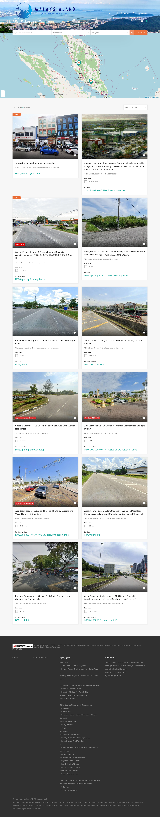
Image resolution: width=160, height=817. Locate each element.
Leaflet (147, 97)
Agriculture (64, 662)
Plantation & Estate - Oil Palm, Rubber (74, 692)
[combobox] (70, 32)
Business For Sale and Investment (73, 757)
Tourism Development (69, 790)
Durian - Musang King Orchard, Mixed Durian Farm (79, 669)
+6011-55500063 (141, 13)
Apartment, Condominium (70, 734)
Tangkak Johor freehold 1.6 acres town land (35, 163)
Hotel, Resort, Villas (68, 698)
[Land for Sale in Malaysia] (45, 23)
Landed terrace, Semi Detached (72, 741)
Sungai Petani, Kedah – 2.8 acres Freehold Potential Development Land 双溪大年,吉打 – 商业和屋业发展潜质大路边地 (44, 255)
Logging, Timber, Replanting (71, 767)
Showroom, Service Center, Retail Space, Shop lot (79, 715)
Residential (64, 731)
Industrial (63, 718)
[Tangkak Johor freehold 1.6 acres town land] (91, 82)
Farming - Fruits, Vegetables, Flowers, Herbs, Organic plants (79, 677)
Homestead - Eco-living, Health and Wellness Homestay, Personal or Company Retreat (80, 687)
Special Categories (67, 754)
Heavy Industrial (67, 725)
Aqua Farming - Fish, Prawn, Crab (73, 666)
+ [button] (3, 92)
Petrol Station (66, 712)
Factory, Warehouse (68, 721)
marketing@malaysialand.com (116, 669)
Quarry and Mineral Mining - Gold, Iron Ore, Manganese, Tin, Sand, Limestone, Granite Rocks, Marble (80, 782)
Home (110, 13)
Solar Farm (65, 787)
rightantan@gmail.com (113, 675)
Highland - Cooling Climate (70, 761)
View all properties (122, 13)
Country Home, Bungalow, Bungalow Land (76, 738)
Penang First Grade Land (70, 774)
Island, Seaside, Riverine (70, 764)
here (141, 662)
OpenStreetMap (155, 97)
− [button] (3, 95)
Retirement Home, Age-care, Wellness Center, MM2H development (79, 749)
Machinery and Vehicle (69, 770)
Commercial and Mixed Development (73, 695)
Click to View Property (45, 150)
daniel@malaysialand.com (114, 666)
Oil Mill (63, 728)
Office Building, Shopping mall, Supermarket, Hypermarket (76, 706)
